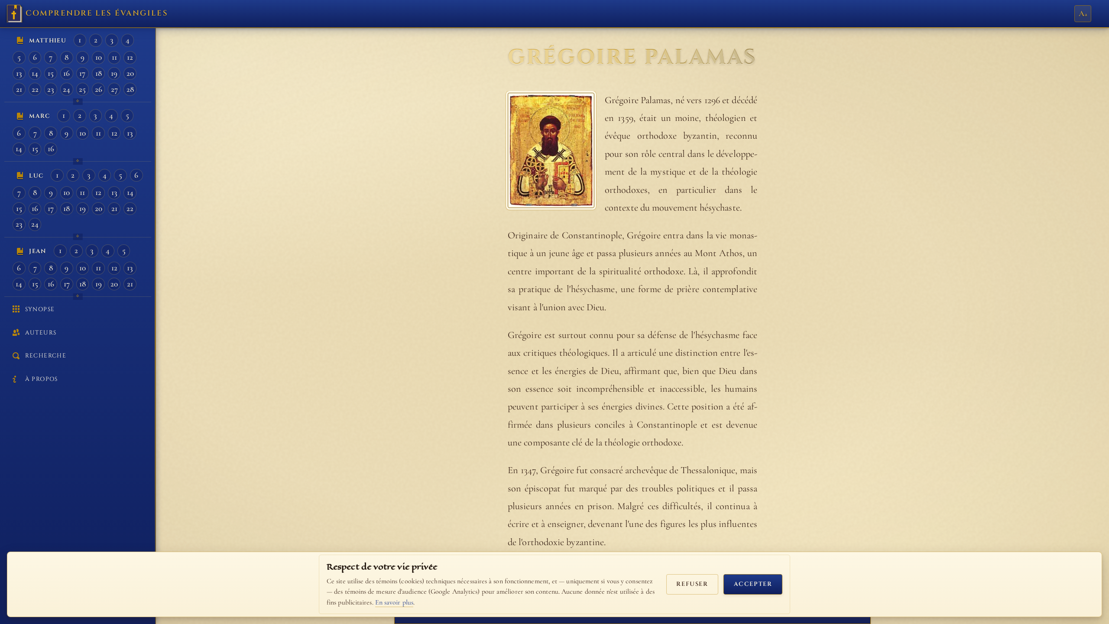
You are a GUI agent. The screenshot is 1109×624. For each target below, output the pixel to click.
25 (82, 89)
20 (130, 73)
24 (66, 89)
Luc (36, 176)
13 (19, 73)
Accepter (753, 584)
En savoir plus (394, 602)
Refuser (692, 584)
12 (130, 57)
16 (66, 73)
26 (98, 89)
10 (98, 57)
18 (98, 73)
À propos (41, 379)
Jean (37, 251)
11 (114, 57)
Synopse (40, 309)
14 (35, 73)
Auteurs (40, 333)
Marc (39, 116)
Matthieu (47, 41)
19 (114, 73)
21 (19, 89)
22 (35, 89)
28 (130, 89)
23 (50, 89)
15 (51, 73)
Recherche (45, 356)
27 (114, 89)
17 (82, 73)
